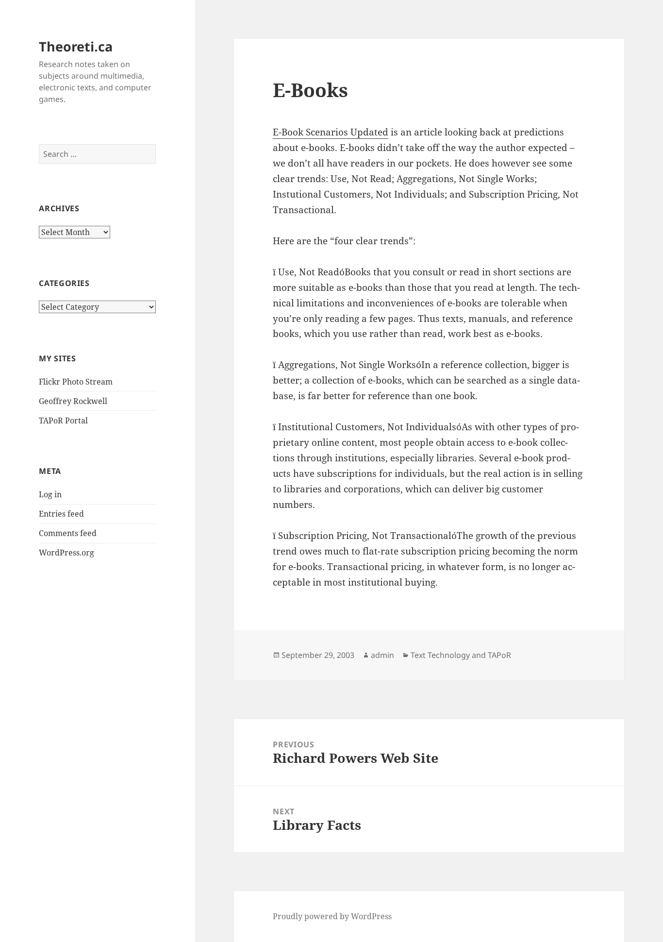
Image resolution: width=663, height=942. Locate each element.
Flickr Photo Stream (76, 381)
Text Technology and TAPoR (461, 655)
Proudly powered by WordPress (332, 916)
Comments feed (68, 533)
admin (382, 655)
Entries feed (61, 513)
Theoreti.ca (76, 46)
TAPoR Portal (63, 420)
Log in (50, 494)
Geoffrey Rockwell (73, 401)
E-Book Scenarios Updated (330, 132)
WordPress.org (66, 552)
